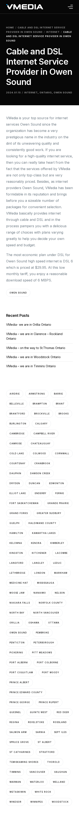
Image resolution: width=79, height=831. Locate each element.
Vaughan (60, 772)
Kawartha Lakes (44, 533)
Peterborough (43, 642)
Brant (60, 403)
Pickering (16, 652)
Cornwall (62, 453)
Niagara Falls (19, 602)
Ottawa (53, 622)
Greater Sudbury (49, 513)
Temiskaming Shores (23, 762)
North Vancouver (46, 612)
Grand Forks (18, 513)
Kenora (36, 543)
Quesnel (15, 712)
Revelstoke (36, 722)
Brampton (40, 403)
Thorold (53, 762)
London (39, 573)
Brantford (17, 413)
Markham (60, 573)
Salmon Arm (18, 732)
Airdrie (14, 393)
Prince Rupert (49, 702)
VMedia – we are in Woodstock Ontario (33, 357)
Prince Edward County (26, 692)
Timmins (15, 772)
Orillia (14, 622)
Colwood (39, 453)
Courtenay (17, 463)
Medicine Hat (18, 583)
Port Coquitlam (21, 672)
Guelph (14, 523)
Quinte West (39, 712)
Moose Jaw (17, 592)
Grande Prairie (58, 503)
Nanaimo (39, 592)
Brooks (64, 413)
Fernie (59, 493)
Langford (16, 563)
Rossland (60, 722)
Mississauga (45, 583)
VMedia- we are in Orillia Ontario (28, 324)
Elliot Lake (17, 493)
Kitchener (39, 553)
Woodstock (60, 802)
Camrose (15, 443)
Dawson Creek (40, 473)
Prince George (19, 702)
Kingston (16, 553)
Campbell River (44, 433)
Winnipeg (36, 802)
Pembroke (42, 632)
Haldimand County (42, 523)
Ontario (46, 92)
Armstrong (37, 393)
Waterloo (37, 782)
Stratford (47, 752)
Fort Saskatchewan (24, 503)
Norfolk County (51, 602)
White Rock (43, 792)
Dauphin (15, 473)
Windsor (15, 802)
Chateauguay (41, 443)
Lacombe (61, 553)
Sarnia (40, 732)
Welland (59, 782)
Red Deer (63, 712)
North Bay (16, 612)
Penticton (17, 642)
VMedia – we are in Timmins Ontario (31, 366)
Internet (31, 92)
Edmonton (56, 483)
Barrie (58, 393)
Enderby (40, 493)
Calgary (41, 423)
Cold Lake (16, 453)
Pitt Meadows (42, 652)
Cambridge (17, 433)
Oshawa (33, 622)
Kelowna (15, 543)
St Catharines (19, 752)
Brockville (42, 413)
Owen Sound (63, 92)
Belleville (16, 403)
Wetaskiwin (17, 792)
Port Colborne (47, 662)
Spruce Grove (19, 742)
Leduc (57, 563)
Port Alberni (18, 662)
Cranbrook (42, 463)
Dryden (14, 483)
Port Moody (50, 672)
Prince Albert (19, 682)
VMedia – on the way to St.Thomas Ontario (35, 348)
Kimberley (57, 543)
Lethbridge (17, 573)
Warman (15, 782)
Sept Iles (60, 732)
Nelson (60, 592)
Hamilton (16, 533)
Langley (38, 563)
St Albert (45, 742)
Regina (14, 722)
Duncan (34, 483)
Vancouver (37, 772)
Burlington (17, 423)
